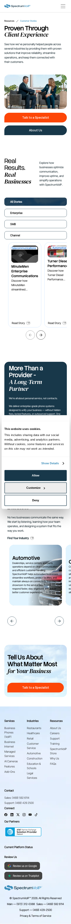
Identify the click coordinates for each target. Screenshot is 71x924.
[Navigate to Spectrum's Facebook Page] (5, 815)
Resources (9, 21)
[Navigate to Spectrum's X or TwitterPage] (18, 815)
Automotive (34, 753)
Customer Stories (28, 21)
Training (54, 743)
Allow (35, 475)
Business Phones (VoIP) (9, 732)
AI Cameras (11, 761)
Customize (33, 487)
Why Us (54, 758)
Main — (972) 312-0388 (21, 904)
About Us (55, 728)
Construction (34, 758)
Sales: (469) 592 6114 (16, 797)
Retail (30, 738)
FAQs (53, 763)
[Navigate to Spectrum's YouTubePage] (30, 815)
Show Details (50, 463)
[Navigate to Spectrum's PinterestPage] (36, 815)
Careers (54, 733)
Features (9, 766)
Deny (35, 500)
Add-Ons (9, 771)
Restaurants (34, 728)
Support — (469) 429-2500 (35, 909)
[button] (63, 6)
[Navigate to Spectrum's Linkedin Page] (11, 815)
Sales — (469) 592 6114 (50, 904)
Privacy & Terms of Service (35, 915)
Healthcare (33, 733)
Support (55, 738)
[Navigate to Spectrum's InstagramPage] (24, 815)
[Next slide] (40, 335)
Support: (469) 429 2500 (19, 802)
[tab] (35, 202)
